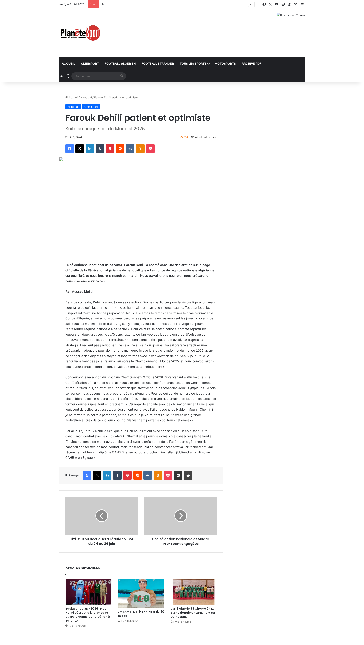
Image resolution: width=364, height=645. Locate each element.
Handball (86, 97)
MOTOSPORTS (225, 63)
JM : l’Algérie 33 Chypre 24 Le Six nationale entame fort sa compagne (193, 612)
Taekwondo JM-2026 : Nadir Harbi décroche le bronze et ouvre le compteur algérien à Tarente (87, 614)
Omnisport (90, 63)
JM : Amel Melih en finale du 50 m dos (126, 4)
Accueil (68, 63)
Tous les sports (193, 63)
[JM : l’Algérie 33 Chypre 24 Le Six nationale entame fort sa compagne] (194, 592)
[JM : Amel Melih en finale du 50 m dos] (141, 593)
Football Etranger (158, 63)
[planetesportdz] (80, 33)
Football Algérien (120, 63)
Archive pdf (251, 63)
